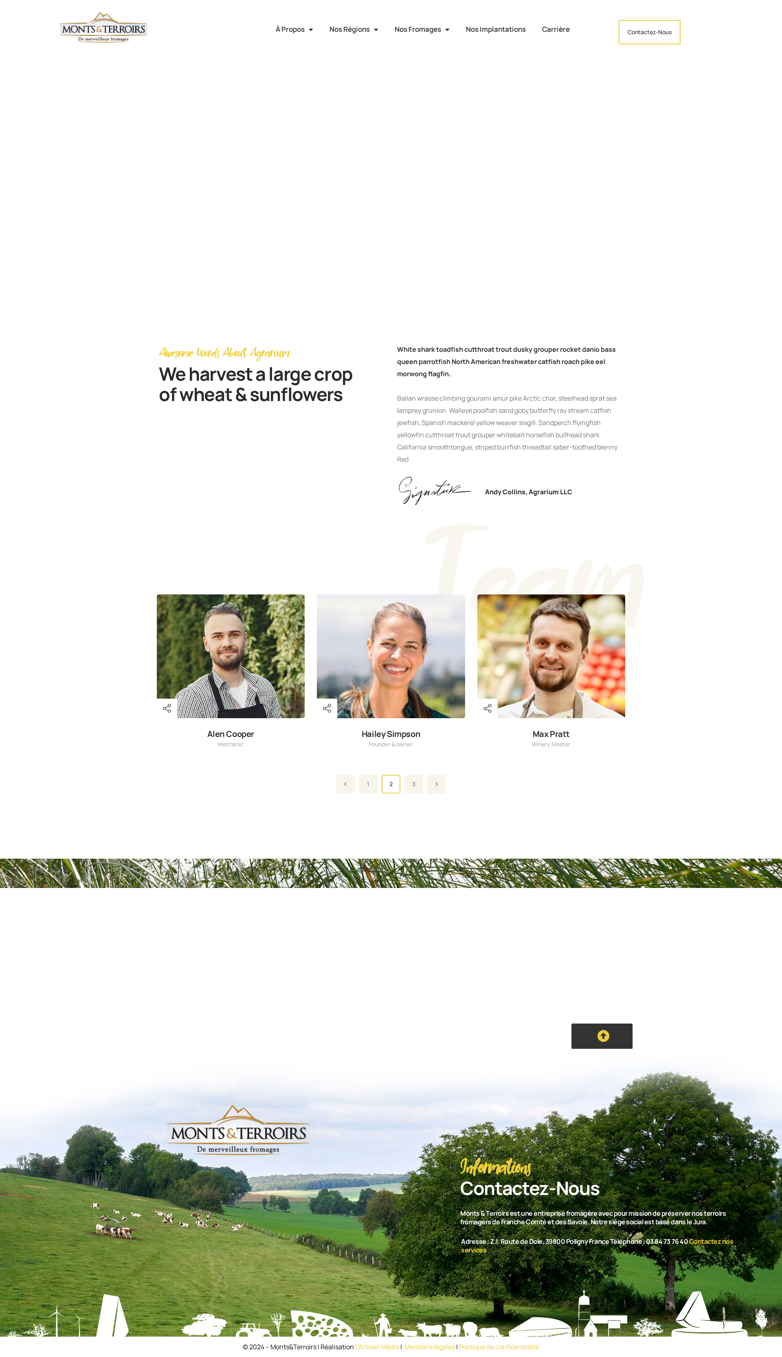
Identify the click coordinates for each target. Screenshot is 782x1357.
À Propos (290, 29)
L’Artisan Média (377, 1346)
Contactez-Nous (650, 32)
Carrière (556, 29)
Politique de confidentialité (499, 1346)
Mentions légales (429, 1346)
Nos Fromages (418, 29)
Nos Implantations (496, 29)
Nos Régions (349, 29)
